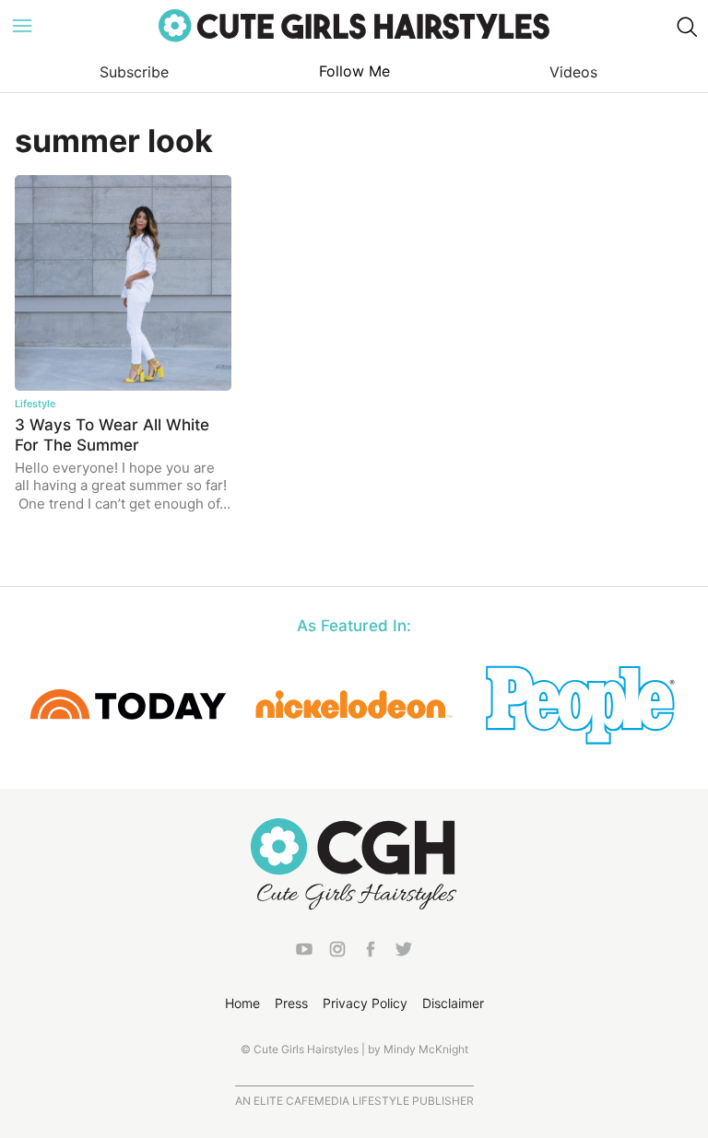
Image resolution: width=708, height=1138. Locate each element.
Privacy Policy (365, 1003)
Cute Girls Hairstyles (354, 25)
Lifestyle (35, 403)
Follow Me (354, 71)
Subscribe (134, 72)
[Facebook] (370, 953)
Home (242, 1003)
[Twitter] (404, 953)
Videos (573, 72)
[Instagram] (337, 953)
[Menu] (22, 26)
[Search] (686, 26)
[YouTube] (304, 953)
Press (291, 1003)
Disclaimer (453, 1003)
